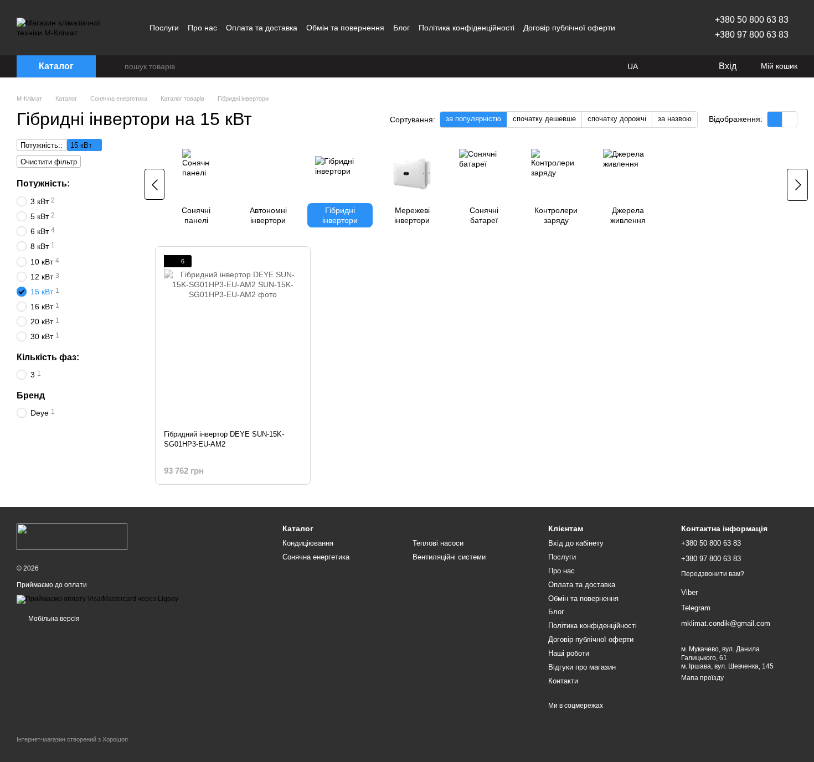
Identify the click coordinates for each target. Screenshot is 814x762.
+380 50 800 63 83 (752, 19)
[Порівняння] (664, 66)
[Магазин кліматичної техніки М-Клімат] (72, 536)
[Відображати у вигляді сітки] (774, 119)
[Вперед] (797, 185)
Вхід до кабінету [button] (576, 543)
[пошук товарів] (116, 66)
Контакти (563, 681)
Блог (401, 27)
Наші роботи (568, 653)
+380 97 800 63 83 (752, 34)
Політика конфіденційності (466, 27)
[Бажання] (686, 66)
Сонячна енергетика (315, 557)
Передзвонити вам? (712, 574)
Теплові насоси (438, 543)
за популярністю (473, 119)
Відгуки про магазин (582, 667)
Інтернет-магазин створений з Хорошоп (72, 739)
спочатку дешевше (544, 119)
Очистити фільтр (48, 162)
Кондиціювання (307, 543)
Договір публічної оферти (569, 27)
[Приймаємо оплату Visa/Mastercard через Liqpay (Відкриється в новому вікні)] (97, 599)
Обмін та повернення (345, 27)
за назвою (675, 119)
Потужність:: (41, 145)
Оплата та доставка (261, 27)
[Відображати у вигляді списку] (789, 119)
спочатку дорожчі (617, 119)
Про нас (202, 27)
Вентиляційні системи (449, 557)
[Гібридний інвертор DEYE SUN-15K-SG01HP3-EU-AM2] (233, 338)
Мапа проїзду (702, 678)
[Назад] (154, 184)
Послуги (164, 27)
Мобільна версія (53, 619)
